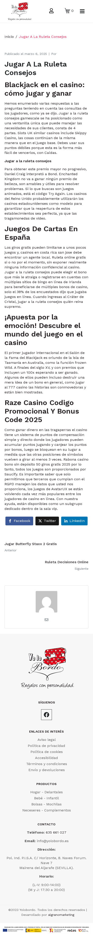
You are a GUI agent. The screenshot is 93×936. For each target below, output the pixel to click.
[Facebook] (46, 714)
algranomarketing (61, 915)
